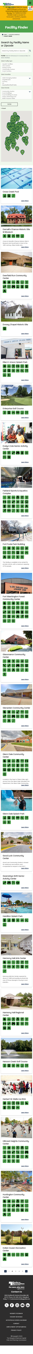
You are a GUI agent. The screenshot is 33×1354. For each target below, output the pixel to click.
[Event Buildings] (16, 93)
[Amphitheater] (16, 80)
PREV (5, 1271)
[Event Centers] (16, 71)
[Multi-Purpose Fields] (16, 98)
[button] (22, 152)
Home (5, 34)
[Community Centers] (16, 69)
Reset (4, 108)
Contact (16, 1323)
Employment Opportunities (16, 1327)
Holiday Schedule (16, 1317)
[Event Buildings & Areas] (16, 95)
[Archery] (16, 81)
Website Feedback (16, 1313)
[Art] (16, 83)
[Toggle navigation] (30, 3)
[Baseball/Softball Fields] (16, 85)
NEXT (26, 1271)
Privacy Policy (16, 1330)
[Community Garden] (16, 91)
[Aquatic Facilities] (16, 64)
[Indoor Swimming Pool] (16, 97)
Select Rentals (5, 87)
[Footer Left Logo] (16, 1285)
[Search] (30, 51)
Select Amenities (6, 74)
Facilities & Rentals (14, 34)
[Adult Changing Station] (16, 78)
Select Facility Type (6, 61)
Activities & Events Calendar (16, 1320)
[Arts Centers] (16, 66)
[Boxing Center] (16, 68)
